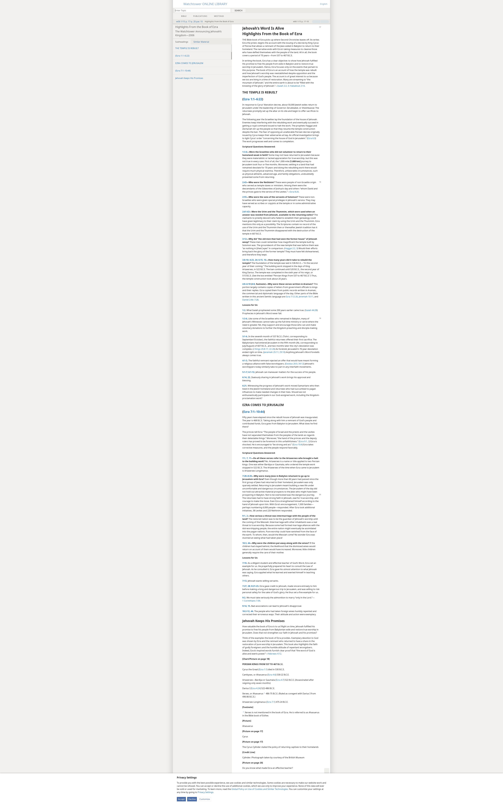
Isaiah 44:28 (311, 310)
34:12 (301, 363)
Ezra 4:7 (280, 679)
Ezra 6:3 (311, 138)
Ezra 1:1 (263, 669)
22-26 (272, 349)
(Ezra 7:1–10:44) (183, 70)
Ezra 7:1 (271, 701)
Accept (181, 799)
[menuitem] (327, 10)
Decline (192, 799)
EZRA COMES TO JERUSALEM (189, 63)
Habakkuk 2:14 (297, 85)
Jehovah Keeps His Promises (189, 78)
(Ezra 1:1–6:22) (182, 55)
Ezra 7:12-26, (292, 296)
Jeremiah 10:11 (305, 296)
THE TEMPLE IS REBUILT (187, 48)
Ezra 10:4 (297, 444)
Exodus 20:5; (292, 363)
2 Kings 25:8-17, (261, 349)
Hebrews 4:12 (274, 653)
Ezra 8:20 (294, 191)
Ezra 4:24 (255, 688)
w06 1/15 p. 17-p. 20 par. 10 (189, 21)
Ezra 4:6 (272, 674)
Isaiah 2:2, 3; (283, 85)
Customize (204, 799)
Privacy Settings (205, 792)
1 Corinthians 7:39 (251, 600)
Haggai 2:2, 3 (291, 248)
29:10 (282, 352)
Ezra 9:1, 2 (304, 441)
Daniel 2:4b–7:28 (250, 299)
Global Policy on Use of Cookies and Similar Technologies (259, 789)
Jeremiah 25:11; (271, 352)
